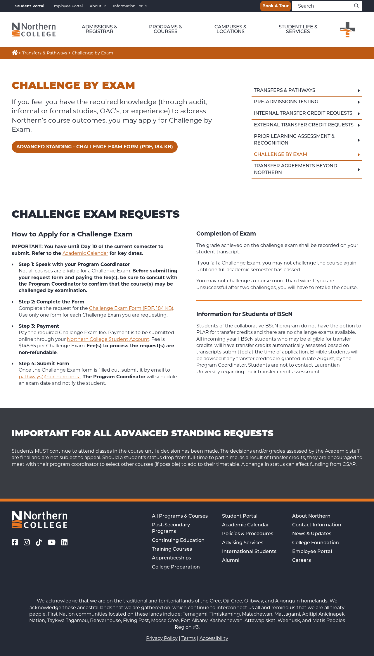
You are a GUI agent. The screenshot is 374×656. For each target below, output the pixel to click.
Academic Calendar (85, 253)
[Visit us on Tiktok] (39, 542)
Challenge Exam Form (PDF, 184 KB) (131, 308)
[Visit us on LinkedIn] (64, 542)
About (95, 6)
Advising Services (242, 543)
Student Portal (239, 516)
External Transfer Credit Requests (304, 125)
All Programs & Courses (180, 516)
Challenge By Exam (280, 154)
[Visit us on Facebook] (15, 542)
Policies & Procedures (247, 534)
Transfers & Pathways (284, 90)
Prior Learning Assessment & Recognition (294, 139)
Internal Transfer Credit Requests (303, 113)
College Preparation (176, 567)
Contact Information (316, 525)
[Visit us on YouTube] (52, 542)
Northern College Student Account (108, 339)
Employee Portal (67, 6)
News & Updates (311, 534)
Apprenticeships (171, 558)
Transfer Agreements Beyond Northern (295, 169)
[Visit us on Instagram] (27, 542)
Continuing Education (178, 540)
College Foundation (315, 543)
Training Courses (172, 549)
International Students (249, 551)
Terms (188, 638)
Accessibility (214, 638)
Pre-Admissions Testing (286, 102)
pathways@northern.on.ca (50, 376)
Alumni (230, 560)
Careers (301, 560)
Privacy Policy (162, 638)
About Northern (311, 516)
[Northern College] (34, 29)
